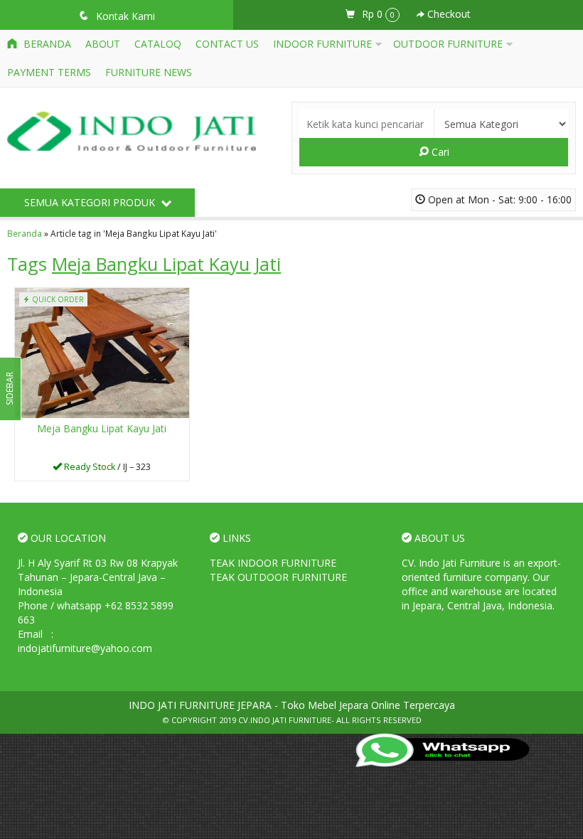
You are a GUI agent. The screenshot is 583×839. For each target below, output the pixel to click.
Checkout (447, 14)
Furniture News (148, 72)
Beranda (46, 43)
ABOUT (102, 43)
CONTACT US (227, 43)
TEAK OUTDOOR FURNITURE (278, 577)
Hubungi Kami (106, 469)
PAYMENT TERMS (49, 72)
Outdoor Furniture (448, 43)
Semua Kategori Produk (91, 202)
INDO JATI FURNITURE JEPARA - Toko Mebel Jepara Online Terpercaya (292, 705)
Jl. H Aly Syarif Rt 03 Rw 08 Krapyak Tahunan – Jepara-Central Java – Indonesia (98, 577)
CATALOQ (157, 43)
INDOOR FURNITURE (322, 43)
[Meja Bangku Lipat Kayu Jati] (102, 352)
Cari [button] (439, 152)
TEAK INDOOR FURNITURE (273, 563)
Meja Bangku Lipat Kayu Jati (101, 428)
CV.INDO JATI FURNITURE (284, 720)
